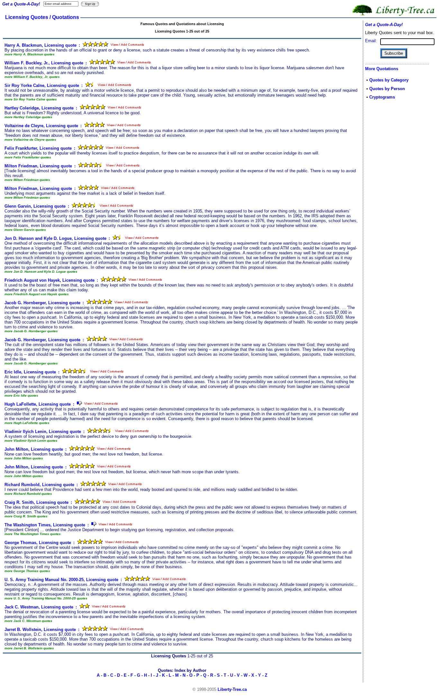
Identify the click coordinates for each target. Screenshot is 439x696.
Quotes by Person (387, 88)
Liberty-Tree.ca (232, 689)
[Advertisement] (384, 206)
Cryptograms (382, 97)
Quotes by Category (388, 80)
